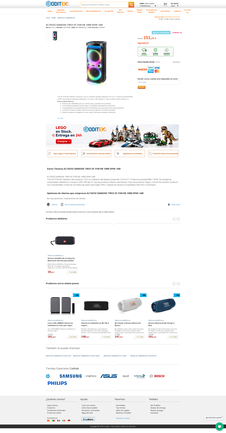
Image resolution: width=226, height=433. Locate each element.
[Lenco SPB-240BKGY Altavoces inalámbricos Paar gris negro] (62, 305)
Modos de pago (156, 410)
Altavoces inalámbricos (66, 18)
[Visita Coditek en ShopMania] (88, 419)
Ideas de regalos (123, 410)
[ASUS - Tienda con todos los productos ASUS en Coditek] (109, 376)
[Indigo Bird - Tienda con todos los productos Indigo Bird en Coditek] (139, 376)
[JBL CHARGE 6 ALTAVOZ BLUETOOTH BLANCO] (129, 305)
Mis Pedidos (155, 405)
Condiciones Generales (56, 410)
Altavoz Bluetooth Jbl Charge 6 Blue (161, 324)
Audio (54, 18)
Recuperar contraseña (91, 410)
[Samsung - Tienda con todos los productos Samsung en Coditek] (71, 376)
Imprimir (54, 204)
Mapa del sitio (87, 413)
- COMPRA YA (167, 33)
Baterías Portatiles (123, 413)
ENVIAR (141, 87)
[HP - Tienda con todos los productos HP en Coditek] (52, 376)
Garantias (154, 413)
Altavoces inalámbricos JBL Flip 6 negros (95, 324)
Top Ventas (120, 408)
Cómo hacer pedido (89, 408)
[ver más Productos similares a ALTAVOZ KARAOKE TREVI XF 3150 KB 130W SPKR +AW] (178, 219)
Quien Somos (52, 405)
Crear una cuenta (88, 405)
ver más (60, 118)
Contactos (51, 408)
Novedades (120, 405)
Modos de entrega (158, 408)
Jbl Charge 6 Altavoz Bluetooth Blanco (128, 324)
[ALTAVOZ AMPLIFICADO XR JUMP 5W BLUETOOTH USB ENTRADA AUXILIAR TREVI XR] (62, 241)
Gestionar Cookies (123, 418)
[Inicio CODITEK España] (61, 3)
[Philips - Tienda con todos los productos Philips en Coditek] (57, 383)
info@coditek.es (172, 17)
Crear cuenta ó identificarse (147, 4)
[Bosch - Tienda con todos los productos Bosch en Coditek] (156, 376)
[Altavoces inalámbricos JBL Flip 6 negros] (96, 305)
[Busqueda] (131, 5)
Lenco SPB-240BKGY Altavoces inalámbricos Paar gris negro (60, 324)
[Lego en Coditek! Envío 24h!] (112, 135)
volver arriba (176, 204)
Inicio (48, 18)
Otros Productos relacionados (75, 204)
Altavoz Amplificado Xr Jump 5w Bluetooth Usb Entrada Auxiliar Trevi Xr (61, 259)
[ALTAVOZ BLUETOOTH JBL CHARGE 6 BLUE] (163, 305)
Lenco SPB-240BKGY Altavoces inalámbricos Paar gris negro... (61, 330)
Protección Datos (54, 413)
